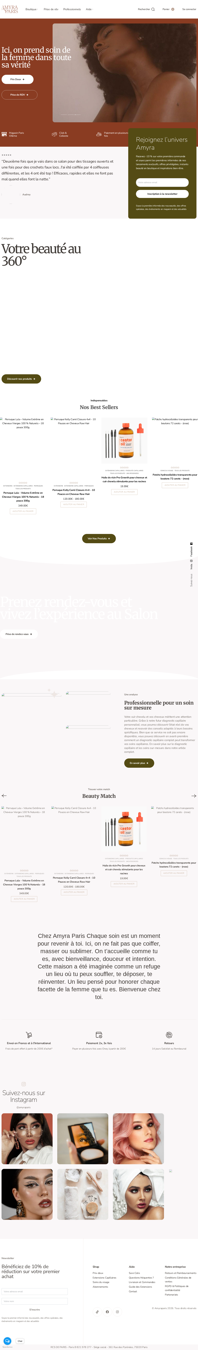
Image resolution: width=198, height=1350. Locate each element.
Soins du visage (165, 858)
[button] (124, 884)
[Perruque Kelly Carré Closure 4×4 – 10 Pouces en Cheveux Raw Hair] (74, 836)
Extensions (109, 502)
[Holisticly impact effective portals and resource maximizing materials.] (82, 1194)
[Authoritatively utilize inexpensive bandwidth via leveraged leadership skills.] (27, 1194)
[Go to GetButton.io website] (7, 1347)
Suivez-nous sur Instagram (23, 1096)
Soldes (38, 486)
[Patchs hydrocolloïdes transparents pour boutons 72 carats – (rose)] (174, 829)
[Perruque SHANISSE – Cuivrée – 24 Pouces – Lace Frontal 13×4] (124, 456)
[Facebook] (107, 1311)
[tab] (63, 114)
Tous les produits (23, 489)
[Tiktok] (97, 1311)
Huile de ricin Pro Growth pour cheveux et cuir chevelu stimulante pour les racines (124, 869)
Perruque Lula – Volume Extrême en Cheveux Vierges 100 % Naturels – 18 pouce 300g (24, 884)
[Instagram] (117, 1311)
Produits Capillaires (24, 486)
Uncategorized (132, 861)
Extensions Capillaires (65, 486)
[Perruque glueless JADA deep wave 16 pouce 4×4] (23, 448)
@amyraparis (23, 1107)
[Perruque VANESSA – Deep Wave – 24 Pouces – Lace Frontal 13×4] (74, 448)
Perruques (10, 486)
